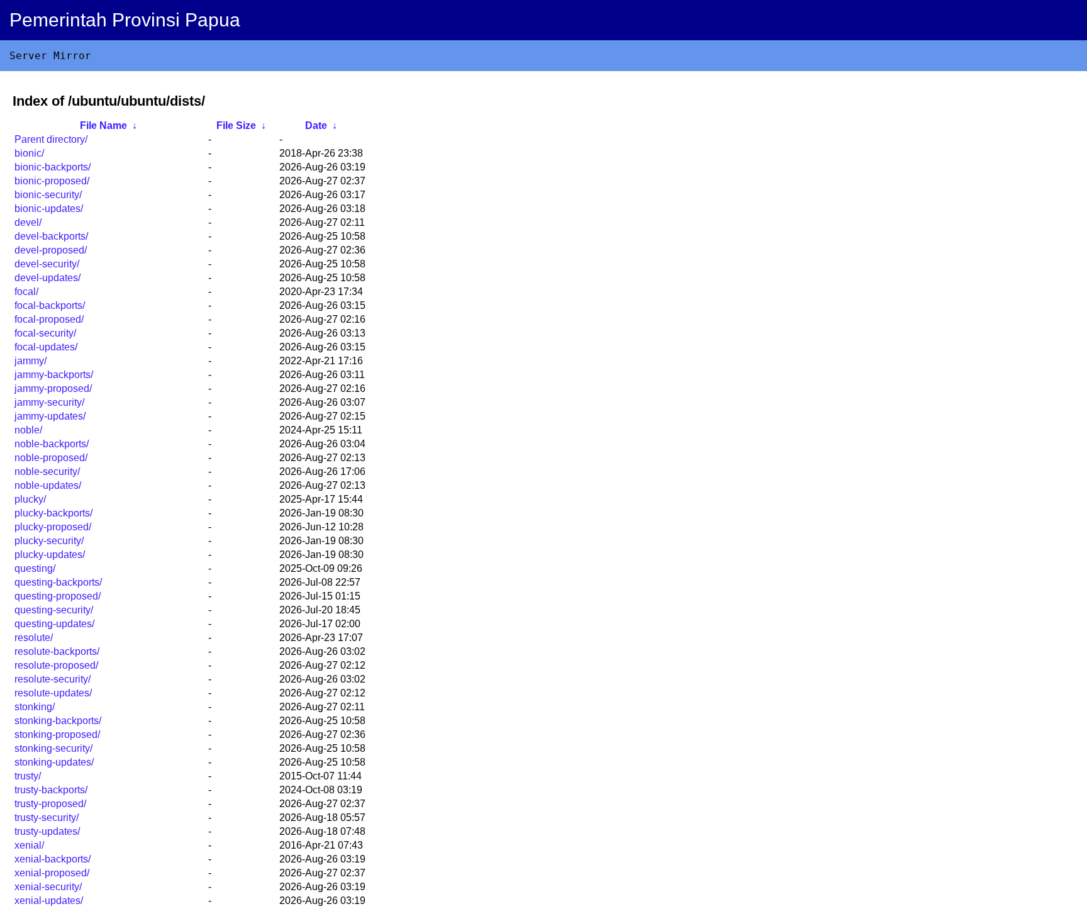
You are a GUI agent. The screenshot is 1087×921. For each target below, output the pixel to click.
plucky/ (30, 499)
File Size (236, 125)
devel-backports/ (51, 236)
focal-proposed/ (49, 319)
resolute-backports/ (56, 651)
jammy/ (30, 360)
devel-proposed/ (50, 250)
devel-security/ (46, 264)
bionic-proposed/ (51, 181)
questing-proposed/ (57, 596)
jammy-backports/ (53, 374)
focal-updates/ (45, 347)
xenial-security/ (48, 886)
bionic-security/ (48, 194)
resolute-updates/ (53, 693)
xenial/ (29, 845)
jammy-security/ (49, 402)
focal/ (26, 291)
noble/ (28, 430)
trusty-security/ (46, 817)
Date (316, 125)
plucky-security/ (49, 540)
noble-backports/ (51, 443)
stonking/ (34, 706)
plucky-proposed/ (52, 527)
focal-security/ (45, 333)
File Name (103, 125)
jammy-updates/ (50, 416)
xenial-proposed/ (51, 873)
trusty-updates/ (47, 831)
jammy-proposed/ (53, 388)
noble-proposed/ (50, 457)
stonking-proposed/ (57, 734)
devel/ (28, 222)
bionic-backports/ (52, 167)
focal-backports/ (49, 305)
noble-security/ (47, 471)
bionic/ (29, 153)
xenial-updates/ (48, 900)
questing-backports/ (58, 582)
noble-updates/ (47, 485)
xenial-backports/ (52, 859)
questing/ (34, 568)
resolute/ (33, 637)
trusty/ (27, 776)
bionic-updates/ (48, 208)
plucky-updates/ (49, 554)
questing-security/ (53, 610)
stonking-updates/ (54, 762)
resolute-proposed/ (56, 665)
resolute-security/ (52, 679)
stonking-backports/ (57, 720)
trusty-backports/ (50, 789)
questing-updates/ (54, 623)
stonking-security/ (53, 748)
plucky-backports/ (53, 513)
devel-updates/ (47, 277)
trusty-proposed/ (50, 803)
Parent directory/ (50, 139)
